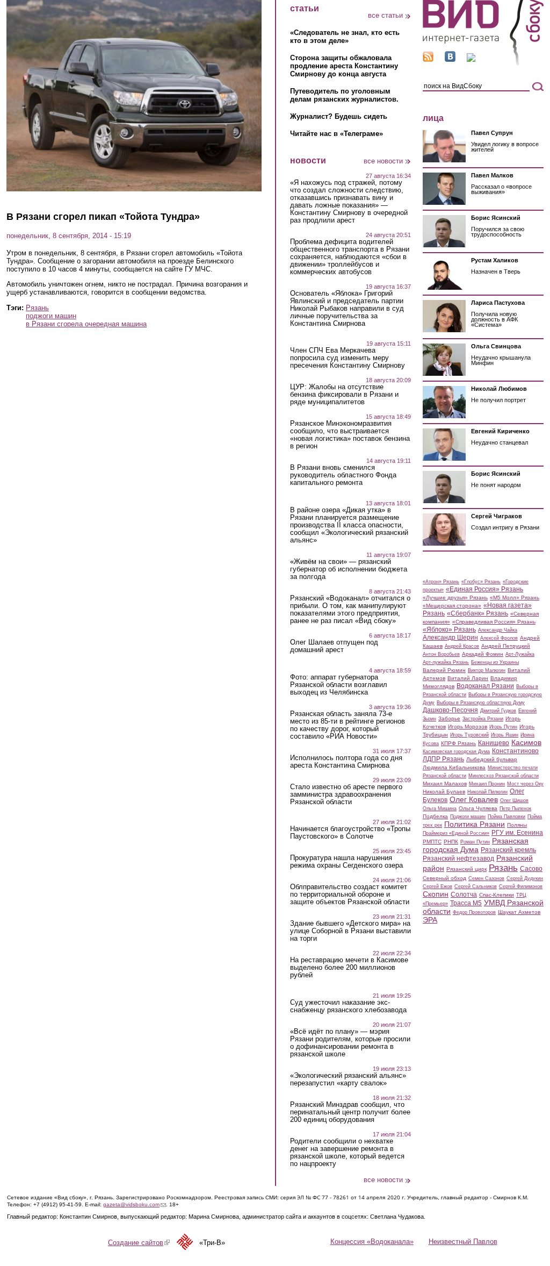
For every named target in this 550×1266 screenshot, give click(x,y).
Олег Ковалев (474, 799)
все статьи (385, 15)
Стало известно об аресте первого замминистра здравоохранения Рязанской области (346, 794)
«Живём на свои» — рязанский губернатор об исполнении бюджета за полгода (348, 569)
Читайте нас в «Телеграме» (336, 134)
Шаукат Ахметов (519, 912)
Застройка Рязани (482, 718)
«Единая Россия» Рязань (484, 589)
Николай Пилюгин (487, 792)
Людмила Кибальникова (454, 767)
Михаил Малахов (445, 783)
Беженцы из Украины (495, 662)
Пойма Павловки (506, 816)
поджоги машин (51, 316)
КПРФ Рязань (458, 743)
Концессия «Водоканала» (372, 1242)
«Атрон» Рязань (441, 581)
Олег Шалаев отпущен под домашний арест (334, 646)
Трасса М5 (466, 903)
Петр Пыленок (515, 808)
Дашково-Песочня (450, 710)
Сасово (531, 868)
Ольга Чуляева (478, 808)
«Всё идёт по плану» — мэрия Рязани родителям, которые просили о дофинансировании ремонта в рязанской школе (350, 1043)
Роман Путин (475, 842)
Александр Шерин (450, 637)
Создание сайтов (139, 1243)
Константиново (515, 751)
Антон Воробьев (441, 654)
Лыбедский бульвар (491, 759)
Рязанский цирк (466, 869)
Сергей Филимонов (520, 886)
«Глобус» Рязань (481, 581)
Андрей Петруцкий (505, 646)
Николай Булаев (444, 792)
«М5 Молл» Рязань (514, 597)
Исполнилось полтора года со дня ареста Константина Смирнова (346, 761)
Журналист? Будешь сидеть (338, 116)
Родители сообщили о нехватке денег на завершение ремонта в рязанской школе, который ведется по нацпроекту (347, 1153)
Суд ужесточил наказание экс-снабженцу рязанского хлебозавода (348, 1006)
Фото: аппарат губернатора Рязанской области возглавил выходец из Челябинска (338, 685)
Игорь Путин (503, 726)
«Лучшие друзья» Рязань (455, 597)
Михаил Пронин (487, 783)
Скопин (435, 894)
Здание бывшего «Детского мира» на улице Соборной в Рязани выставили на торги (350, 931)
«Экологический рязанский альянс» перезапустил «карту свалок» (348, 1079)
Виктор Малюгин (486, 670)
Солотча (464, 894)
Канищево (493, 743)
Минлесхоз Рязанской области (503, 775)
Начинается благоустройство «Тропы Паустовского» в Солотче (350, 832)
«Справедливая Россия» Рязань (493, 622)
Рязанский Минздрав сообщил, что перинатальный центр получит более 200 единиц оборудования (350, 1112)
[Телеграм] (471, 59)
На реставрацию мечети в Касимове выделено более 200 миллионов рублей (349, 967)
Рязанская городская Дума (476, 845)
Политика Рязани (474, 824)
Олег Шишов (514, 800)
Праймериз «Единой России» (456, 833)
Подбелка (435, 816)
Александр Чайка (497, 630)
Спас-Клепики (496, 895)
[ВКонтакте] (450, 59)
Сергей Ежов (437, 886)
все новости (383, 161)
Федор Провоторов (474, 912)
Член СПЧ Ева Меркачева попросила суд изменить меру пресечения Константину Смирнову (347, 358)
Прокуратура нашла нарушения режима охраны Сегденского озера (346, 861)
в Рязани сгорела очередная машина (86, 324)
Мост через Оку (525, 783)
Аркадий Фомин (482, 654)
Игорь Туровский (469, 735)
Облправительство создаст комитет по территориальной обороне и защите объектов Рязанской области (349, 894)
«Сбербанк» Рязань (477, 613)
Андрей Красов (462, 646)
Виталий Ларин (467, 678)
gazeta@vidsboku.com (134, 1204)
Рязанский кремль (508, 850)
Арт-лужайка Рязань (446, 662)
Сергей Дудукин (524, 878)
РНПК (451, 842)
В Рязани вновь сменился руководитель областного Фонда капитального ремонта (343, 475)
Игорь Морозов (467, 726)
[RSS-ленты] (428, 59)
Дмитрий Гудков (498, 710)
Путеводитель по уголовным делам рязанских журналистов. (344, 95)
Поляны (517, 825)
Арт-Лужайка (519, 654)
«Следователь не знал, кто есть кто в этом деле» (345, 36)
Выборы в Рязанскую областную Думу (481, 702)
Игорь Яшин (504, 735)
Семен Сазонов (486, 878)
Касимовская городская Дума (456, 751)
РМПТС (432, 842)
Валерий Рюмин (444, 670)
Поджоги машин (468, 816)
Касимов (526, 742)
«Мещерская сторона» (452, 606)
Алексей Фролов (499, 638)
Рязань (37, 308)
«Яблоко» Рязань (449, 629)
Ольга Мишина (440, 808)
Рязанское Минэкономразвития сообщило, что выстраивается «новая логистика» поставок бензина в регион (350, 435)
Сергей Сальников (475, 886)
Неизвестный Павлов (463, 1242)
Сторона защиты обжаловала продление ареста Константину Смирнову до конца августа (344, 66)
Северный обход (444, 878)
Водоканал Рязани (485, 686)
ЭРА (430, 919)
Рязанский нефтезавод (458, 858)
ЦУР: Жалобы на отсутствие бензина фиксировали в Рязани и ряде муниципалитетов (344, 394)
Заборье (449, 718)
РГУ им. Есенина (517, 832)
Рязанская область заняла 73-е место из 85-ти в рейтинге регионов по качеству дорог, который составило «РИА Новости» (347, 725)
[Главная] (483, 64)
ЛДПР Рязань (443, 759)
